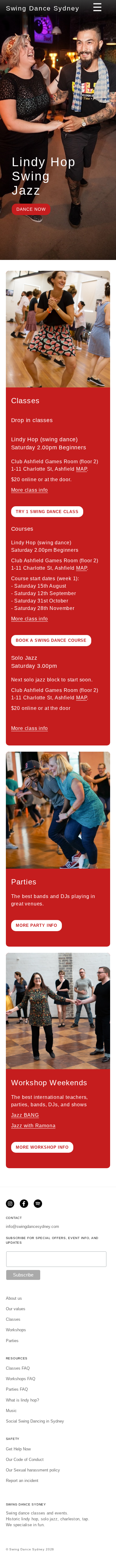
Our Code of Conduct (25, 1459)
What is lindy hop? (22, 1400)
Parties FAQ (17, 1389)
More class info (29, 490)
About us (14, 1298)
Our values (15, 1309)
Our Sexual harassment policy (33, 1470)
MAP (81, 469)
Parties (12, 1340)
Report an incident (22, 1480)
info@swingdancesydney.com (32, 1226)
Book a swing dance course (51, 640)
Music (11, 1410)
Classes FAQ (18, 1368)
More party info (36, 925)
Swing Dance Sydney (42, 8)
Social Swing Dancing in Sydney (35, 1421)
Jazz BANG (25, 1115)
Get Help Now (18, 1449)
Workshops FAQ (20, 1378)
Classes (13, 1319)
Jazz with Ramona (33, 1125)
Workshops (16, 1330)
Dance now (31, 209)
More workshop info (42, 1147)
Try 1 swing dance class (47, 511)
